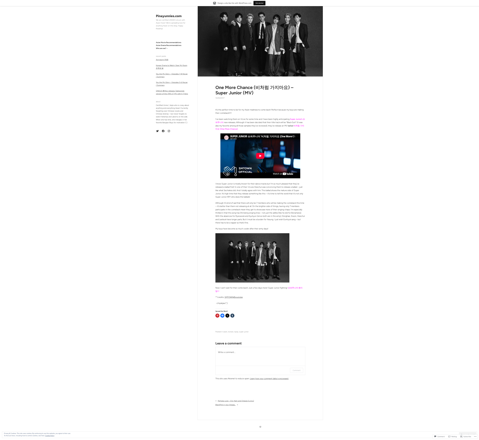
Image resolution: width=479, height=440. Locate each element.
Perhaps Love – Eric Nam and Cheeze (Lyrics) (236, 401)
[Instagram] (168, 131)
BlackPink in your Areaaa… (225, 405)
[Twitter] (157, 131)
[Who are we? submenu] (167, 48)
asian (225, 332)
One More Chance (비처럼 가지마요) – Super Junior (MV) (254, 90)
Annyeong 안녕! (162, 60)
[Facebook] (163, 131)
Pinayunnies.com (169, 16)
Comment (296, 370)
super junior (244, 332)
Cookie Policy (49, 436)
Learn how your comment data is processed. (269, 378)
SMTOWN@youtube (234, 297)
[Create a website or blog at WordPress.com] (260, 427)
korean (231, 332)
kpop (236, 332)
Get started (259, 3)
